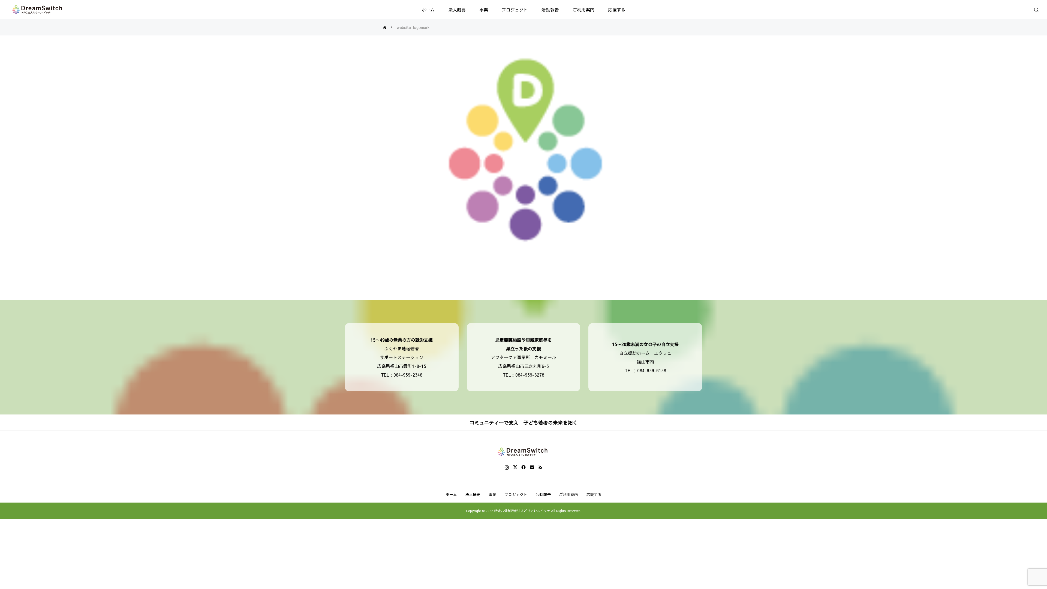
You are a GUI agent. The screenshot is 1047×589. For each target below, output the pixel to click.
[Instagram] (506, 467)
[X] (515, 467)
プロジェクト (515, 10)
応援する (616, 10)
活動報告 (550, 10)
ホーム (428, 10)
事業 (483, 10)
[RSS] (540, 467)
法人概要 (457, 10)
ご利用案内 (583, 10)
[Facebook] (523, 467)
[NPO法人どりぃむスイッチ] (38, 9)
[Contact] (532, 467)
